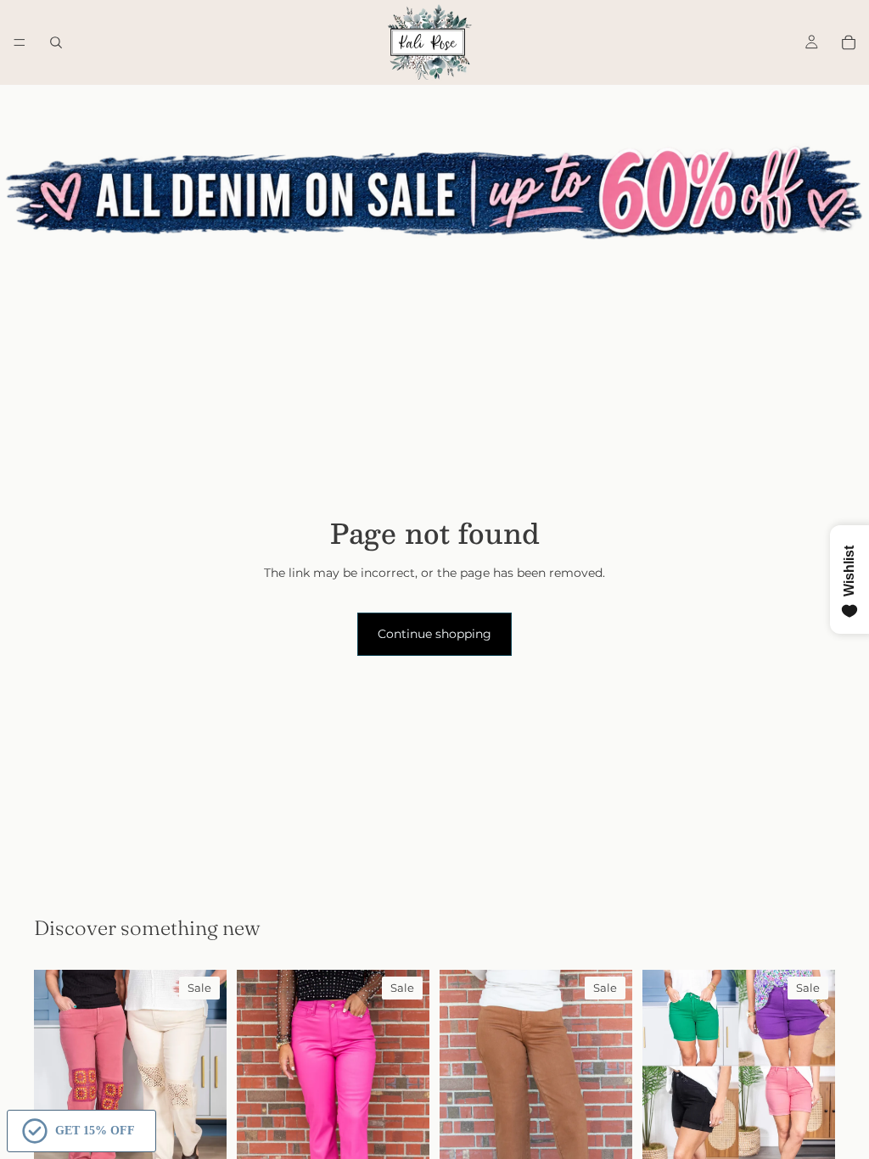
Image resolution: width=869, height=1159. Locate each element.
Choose (823, 1136)
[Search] (56, 42)
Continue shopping (434, 633)
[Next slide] (208, 1094)
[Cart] (848, 42)
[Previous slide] (52, 1094)
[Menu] (19, 42)
